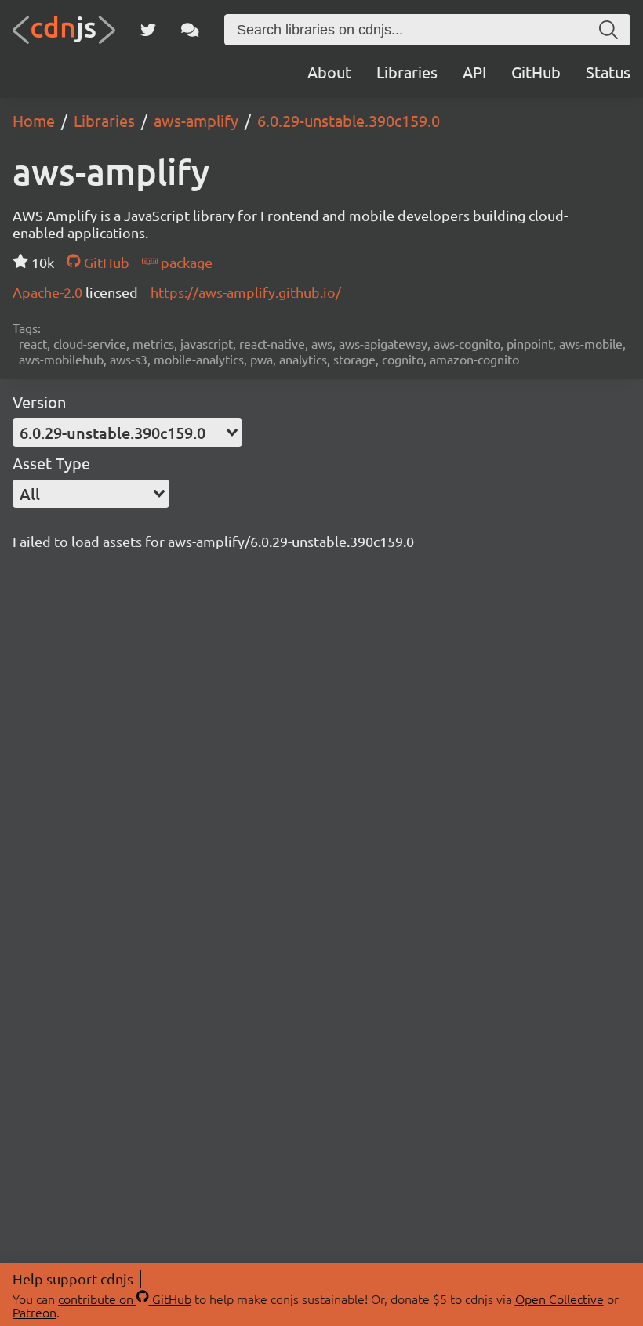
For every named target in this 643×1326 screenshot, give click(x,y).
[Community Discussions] (190, 30)
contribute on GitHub (124, 1298)
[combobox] (127, 432)
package (185, 262)
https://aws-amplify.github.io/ (246, 292)
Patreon (34, 1312)
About (329, 72)
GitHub (536, 72)
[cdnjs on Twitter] (148, 30)
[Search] (608, 29)
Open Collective (559, 1298)
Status (608, 72)
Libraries (407, 72)
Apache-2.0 (49, 292)
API (474, 72)
